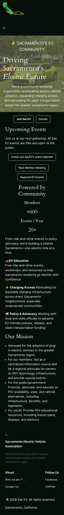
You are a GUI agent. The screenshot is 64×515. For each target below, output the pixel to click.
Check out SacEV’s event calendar (32, 156)
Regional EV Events (32, 177)
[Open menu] (4, 28)
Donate (43, 118)
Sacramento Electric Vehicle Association (26, 21)
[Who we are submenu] (24, 480)
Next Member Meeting (32, 167)
